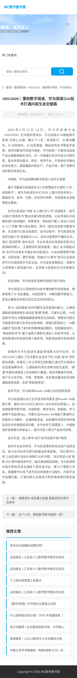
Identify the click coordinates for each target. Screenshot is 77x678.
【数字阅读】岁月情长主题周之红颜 (33, 603)
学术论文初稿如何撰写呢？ (27, 545)
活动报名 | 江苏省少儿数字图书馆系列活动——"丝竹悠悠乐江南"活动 (40, 592)
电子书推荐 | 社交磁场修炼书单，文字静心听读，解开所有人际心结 (40, 627)
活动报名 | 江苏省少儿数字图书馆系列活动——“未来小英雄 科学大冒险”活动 (40, 557)
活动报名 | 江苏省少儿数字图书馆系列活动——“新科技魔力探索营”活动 (40, 568)
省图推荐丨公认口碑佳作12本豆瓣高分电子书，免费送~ (40, 638)
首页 (9, 87)
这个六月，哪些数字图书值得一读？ (41, 514)
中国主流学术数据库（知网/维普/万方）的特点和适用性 (40, 650)
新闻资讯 (20, 87)
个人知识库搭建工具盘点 (25, 580)
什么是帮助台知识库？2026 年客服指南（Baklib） (40, 615)
